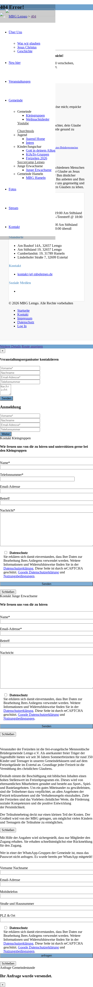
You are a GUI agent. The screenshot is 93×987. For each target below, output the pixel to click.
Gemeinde (16, 100)
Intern (30, 142)
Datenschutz (25, 322)
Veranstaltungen (19, 81)
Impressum (24, 318)
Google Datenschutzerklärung (38, 572)
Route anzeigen (32, 346)
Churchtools (25, 131)
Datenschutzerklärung (18, 568)
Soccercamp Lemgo (31, 162)
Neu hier (15, 62)
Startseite (23, 310)
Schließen (8, 592)
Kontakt (14, 227)
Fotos (12, 189)
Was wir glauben (28, 43)
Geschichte (24, 51)
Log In (22, 326)
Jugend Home (35, 139)
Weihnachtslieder (37, 119)
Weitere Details (10, 346)
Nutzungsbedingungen (18, 576)
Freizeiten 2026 (36, 158)
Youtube (23, 123)
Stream (13, 208)
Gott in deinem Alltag (40, 150)
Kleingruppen (35, 115)
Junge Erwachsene (38, 170)
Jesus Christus (27, 47)
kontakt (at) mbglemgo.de (35, 274)
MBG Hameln (36, 178)
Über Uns (15, 32)
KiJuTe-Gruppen (37, 154)
